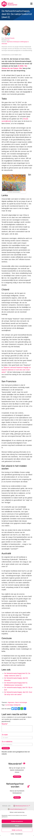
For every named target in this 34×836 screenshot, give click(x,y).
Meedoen (17, 797)
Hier (20, 68)
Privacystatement (18, 833)
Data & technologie (21, 702)
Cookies (12, 833)
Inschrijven (17, 776)
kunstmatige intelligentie (13, 705)
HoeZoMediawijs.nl (17, 809)
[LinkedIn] (18, 708)
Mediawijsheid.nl (22, 806)
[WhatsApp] (21, 708)
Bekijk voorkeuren (17, 830)
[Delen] (25, 708)
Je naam (5, 735)
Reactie (5, 724)
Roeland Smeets (9, 38)
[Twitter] (12, 708)
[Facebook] (15, 708)
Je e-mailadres (7, 741)
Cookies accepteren (17, 821)
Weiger (17, 825)
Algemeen (11, 702)
